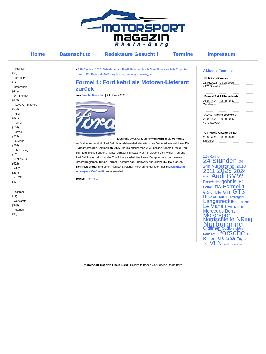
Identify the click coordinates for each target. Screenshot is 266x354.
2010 (241, 166)
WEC (17, 168)
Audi (218, 176)
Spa (230, 238)
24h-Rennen (21, 95)
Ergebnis (226, 181)
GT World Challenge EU (220, 132)
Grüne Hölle (212, 192)
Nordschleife (218, 219)
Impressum (221, 54)
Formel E (19, 77)
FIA (218, 187)
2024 (240, 171)
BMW (235, 176)
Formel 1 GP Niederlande (221, 96)
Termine (183, 54)
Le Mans (19, 141)
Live (228, 206)
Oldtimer (19, 191)
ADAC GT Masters (25, 104)
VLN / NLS (20, 159)
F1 (241, 182)
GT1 (226, 192)
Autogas (19, 209)
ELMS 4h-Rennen (216, 78)
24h (242, 162)
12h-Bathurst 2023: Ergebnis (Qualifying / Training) (117, 74)
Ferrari (208, 187)
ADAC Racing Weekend (220, 114)
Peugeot (209, 234)
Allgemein (19, 68)
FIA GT (18, 122)
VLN (216, 243)
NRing (244, 219)
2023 (224, 171)
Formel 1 (19, 131)
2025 (206, 177)
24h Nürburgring (218, 166)
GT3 (238, 191)
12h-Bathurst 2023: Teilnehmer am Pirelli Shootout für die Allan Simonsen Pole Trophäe (132, 69)
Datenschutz (74, 54)
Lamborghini (236, 197)
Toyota (242, 239)
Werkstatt (20, 200)
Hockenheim (215, 197)
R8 (249, 234)
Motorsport (20, 86)
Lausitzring (243, 202)
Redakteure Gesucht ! (131, 54)
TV (205, 244)
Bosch (208, 182)
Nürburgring (223, 224)
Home (38, 54)
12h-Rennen (212, 156)
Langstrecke (218, 201)
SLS (220, 239)
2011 (209, 171)
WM (226, 244)
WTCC (18, 177)
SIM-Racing (21, 150)
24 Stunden (220, 161)
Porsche (231, 233)
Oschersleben (232, 228)
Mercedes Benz (219, 211)
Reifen (209, 239)
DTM (17, 113)
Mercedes (241, 207)
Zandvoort (237, 244)
